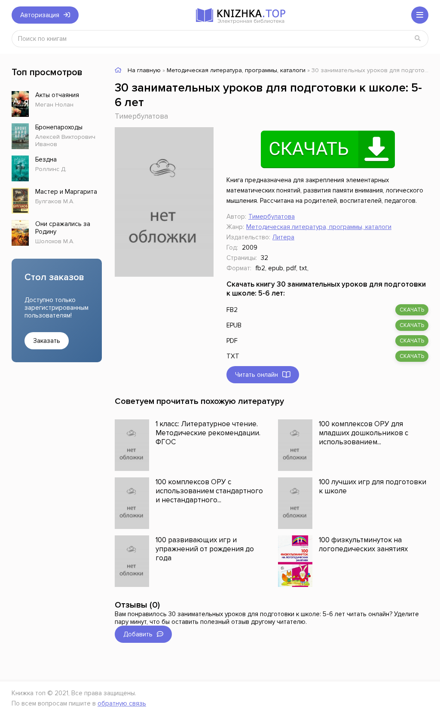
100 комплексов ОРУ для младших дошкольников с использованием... (363, 432)
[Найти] (417, 38)
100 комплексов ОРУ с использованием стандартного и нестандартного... (209, 490)
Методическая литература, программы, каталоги (318, 227)
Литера (283, 237)
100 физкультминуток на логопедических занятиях (363, 544)
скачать (412, 309)
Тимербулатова (141, 116)
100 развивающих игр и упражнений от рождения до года (205, 548)
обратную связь (122, 703)
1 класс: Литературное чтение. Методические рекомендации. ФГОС (208, 432)
